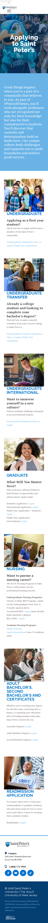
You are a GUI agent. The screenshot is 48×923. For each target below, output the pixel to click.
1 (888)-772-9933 (17, 866)
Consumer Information (27, 901)
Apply (31, 503)
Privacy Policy (11, 901)
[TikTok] (30, 873)
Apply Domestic (14, 628)
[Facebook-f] (9, 873)
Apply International (16, 632)
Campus (12, 853)
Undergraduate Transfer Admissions (24, 333)
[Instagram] (23, 873)
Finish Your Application (25, 245)
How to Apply (14, 337)
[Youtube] (16, 873)
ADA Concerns (17, 904)
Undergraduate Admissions (20, 242)
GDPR (7, 904)
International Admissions (19, 421)
